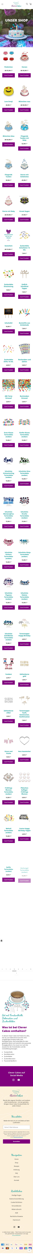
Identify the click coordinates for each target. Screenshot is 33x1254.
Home (16, 1159)
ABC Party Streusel (8, 397)
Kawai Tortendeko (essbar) (8, 946)
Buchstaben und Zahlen (24, 361)
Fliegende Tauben (8, 176)
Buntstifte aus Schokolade (24, 324)
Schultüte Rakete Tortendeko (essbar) (24, 596)
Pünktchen (8, 67)
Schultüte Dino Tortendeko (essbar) (24, 473)
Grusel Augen (24, 211)
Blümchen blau (8, 136)
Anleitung (16, 1170)
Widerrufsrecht (16, 1209)
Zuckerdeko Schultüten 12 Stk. (24, 248)
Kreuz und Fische (8, 752)
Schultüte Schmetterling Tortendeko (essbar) (8, 474)
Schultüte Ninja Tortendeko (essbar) (24, 554)
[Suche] (27, 4)
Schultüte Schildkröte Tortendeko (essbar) (8, 637)
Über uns (16, 1177)
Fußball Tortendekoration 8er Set (25, 908)
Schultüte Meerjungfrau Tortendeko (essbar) (8, 515)
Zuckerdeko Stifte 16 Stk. (8, 361)
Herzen (24, 67)
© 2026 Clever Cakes (8, 1232)
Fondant (8, 674)
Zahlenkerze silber (8, 712)
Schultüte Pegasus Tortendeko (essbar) (8, 596)
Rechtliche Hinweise (16, 1216)
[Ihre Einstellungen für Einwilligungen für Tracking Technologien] (1, 940)
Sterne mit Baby (8, 211)
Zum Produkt (8, 75)
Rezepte (16, 1166)
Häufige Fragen (16, 1195)
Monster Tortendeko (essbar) (24, 946)
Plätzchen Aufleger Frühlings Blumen (24, 791)
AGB (16, 1213)
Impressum (16, 1220)
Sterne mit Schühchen (24, 176)
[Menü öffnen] (2, 4)
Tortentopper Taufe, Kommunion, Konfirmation (24, 714)
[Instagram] (13, 1080)
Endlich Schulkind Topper (24, 286)
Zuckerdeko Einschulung (8, 285)
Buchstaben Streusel (24, 397)
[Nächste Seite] (16, 973)
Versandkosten (16, 1206)
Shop (16, 1163)
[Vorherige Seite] (2, 969)
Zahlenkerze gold (24, 675)
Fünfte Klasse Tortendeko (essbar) (24, 435)
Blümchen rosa (24, 101)
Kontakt (16, 1180)
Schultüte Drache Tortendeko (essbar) (24, 515)
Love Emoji (8, 101)
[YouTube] (19, 1080)
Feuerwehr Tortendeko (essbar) (8, 908)
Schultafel (8, 323)
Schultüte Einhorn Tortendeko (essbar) (8, 555)
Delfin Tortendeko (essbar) (8, 869)
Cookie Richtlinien (16, 1202)
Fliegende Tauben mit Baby (24, 138)
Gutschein (8, 246)
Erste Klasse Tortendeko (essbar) (8, 435)
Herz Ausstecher (24, 751)
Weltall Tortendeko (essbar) (8, 831)
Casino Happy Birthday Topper (24, 830)
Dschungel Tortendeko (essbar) (24, 869)
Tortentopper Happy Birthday (24, 635)
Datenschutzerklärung (16, 1199)
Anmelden (16, 1141)
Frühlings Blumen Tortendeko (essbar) (8, 791)
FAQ (16, 1173)
